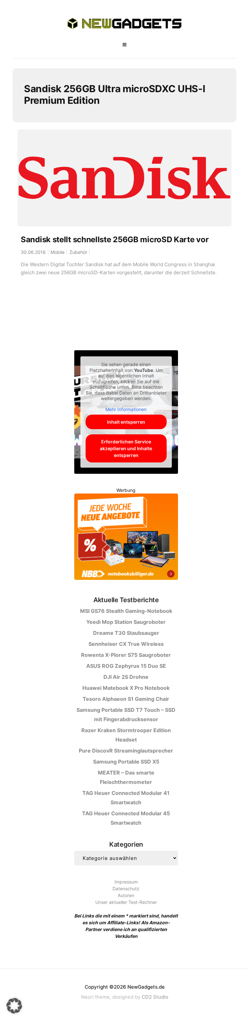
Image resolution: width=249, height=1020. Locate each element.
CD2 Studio (155, 997)
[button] (14, 1006)
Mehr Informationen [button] (126, 409)
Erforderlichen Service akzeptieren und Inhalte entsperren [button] (126, 448)
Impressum (126, 881)
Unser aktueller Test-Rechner (126, 902)
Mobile (58, 252)
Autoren (126, 895)
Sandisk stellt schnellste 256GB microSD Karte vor (114, 239)
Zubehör (78, 252)
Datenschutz (126, 888)
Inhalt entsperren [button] (126, 422)
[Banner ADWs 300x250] (126, 538)
